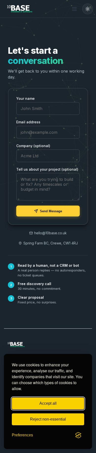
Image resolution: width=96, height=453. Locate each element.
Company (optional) (33, 146)
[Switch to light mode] (87, 8)
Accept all (48, 403)
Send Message (51, 211)
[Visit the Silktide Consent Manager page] (78, 435)
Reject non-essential (48, 419)
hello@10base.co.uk (50, 233)
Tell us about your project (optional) (47, 169)
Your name (25, 98)
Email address (28, 122)
